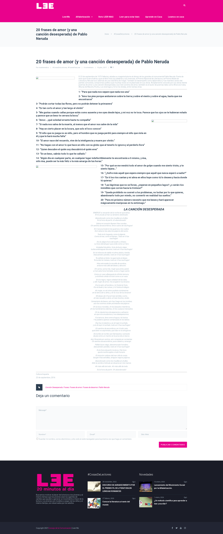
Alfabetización (83, 17)
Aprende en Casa (153, 17)
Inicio (107, 34)
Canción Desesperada (54, 387)
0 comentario (89, 67)
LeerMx (66, 17)
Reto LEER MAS (105, 17)
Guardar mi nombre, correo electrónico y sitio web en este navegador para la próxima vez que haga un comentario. (85, 439)
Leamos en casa (176, 17)
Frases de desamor (90, 387)
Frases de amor (76, 387)
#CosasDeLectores (121, 34)
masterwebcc (44, 67)
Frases (66, 387)
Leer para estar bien (129, 17)
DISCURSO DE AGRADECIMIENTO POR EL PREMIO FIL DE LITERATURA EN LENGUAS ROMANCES (118, 488)
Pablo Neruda (103, 387)
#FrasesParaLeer (74, 67)
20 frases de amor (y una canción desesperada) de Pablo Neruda (102, 61)
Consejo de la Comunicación (59, 528)
